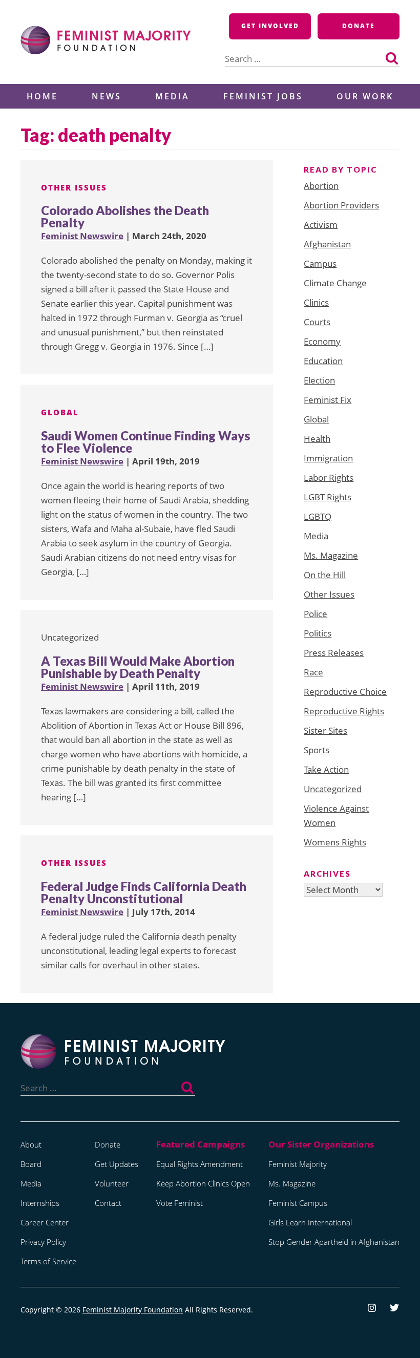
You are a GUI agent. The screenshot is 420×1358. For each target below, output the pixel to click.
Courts (317, 322)
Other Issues (74, 187)
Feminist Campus (297, 1203)
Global (60, 412)
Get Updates (116, 1164)
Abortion (321, 186)
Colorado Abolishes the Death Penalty (125, 216)
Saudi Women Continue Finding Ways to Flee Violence (145, 441)
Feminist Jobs (263, 96)
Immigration (328, 458)
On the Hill (325, 575)
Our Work (365, 96)
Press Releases (334, 653)
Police (315, 614)
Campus (320, 263)
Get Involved (270, 26)
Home (42, 96)
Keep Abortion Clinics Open (203, 1183)
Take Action (326, 769)
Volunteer (112, 1183)
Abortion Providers (341, 205)
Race (313, 672)
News (106, 96)
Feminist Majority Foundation (132, 1309)
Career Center (44, 1222)
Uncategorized (333, 789)
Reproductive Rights (344, 711)
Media (172, 96)
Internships (39, 1203)
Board (30, 1164)
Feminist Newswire (82, 236)
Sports (316, 750)
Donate (358, 26)
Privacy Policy (43, 1242)
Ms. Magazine (331, 555)
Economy (322, 341)
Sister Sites (325, 730)
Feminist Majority (297, 1164)
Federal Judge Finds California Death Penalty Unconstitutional (143, 892)
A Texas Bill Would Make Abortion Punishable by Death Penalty (138, 667)
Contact (108, 1203)
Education (323, 361)
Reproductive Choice (345, 691)
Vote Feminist (179, 1203)
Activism (321, 224)
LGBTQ (317, 516)
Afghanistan (327, 244)
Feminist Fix (327, 400)
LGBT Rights (327, 497)
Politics (317, 633)
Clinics (316, 302)
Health (317, 438)
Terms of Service (48, 1261)
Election (319, 380)
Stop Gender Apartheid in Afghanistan (334, 1242)
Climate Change (335, 283)
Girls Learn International (310, 1222)
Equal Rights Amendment (199, 1164)
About (30, 1144)
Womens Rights (335, 842)
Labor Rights (328, 477)
